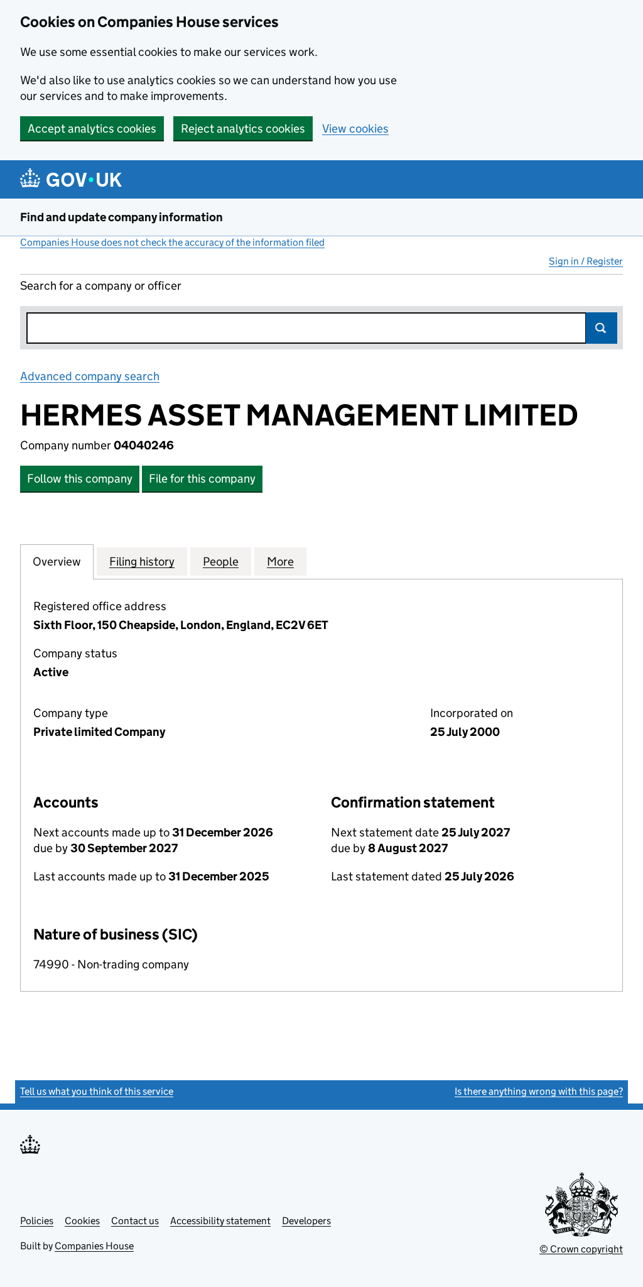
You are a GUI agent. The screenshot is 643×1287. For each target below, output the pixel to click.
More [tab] (280, 561)
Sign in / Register (586, 261)
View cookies (355, 128)
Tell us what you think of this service (96, 1091)
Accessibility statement (220, 1221)
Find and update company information (121, 217)
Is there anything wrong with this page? (539, 1091)
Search (601, 328)
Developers (306, 1221)
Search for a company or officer (100, 285)
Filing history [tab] (142, 561)
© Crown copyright (581, 1249)
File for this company (202, 478)
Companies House (94, 1246)
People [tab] (221, 561)
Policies (36, 1221)
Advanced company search (89, 376)
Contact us (135, 1221)
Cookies (82, 1221)
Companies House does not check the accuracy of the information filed (172, 242)
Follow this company (79, 478)
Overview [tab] (57, 561)
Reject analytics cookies (243, 128)
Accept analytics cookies (92, 128)
